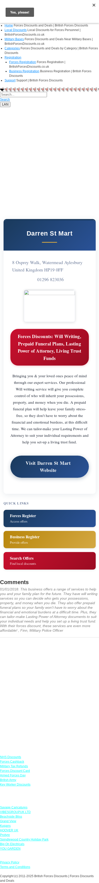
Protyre (5, 835)
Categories (12, 48)
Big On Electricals (12, 844)
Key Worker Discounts (15, 784)
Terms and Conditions (15, 867)
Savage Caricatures (13, 807)
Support (10, 80)
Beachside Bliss (11, 816)
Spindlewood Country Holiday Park (24, 839)
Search (5, 99)
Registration (13, 57)
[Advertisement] (49, 156)
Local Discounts (16, 30)
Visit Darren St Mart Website (48, 467)
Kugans (5, 826)
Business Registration (24, 71)
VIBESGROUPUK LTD (15, 812)
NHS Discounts (10, 757)
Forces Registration (22, 62)
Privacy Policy (9, 862)
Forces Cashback (12, 761)
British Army (8, 780)
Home (9, 25)
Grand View (8, 821)
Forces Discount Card (15, 771)
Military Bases (14, 39)
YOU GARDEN (10, 848)
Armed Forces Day (13, 775)
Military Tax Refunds (14, 766)
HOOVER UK (9, 830)
